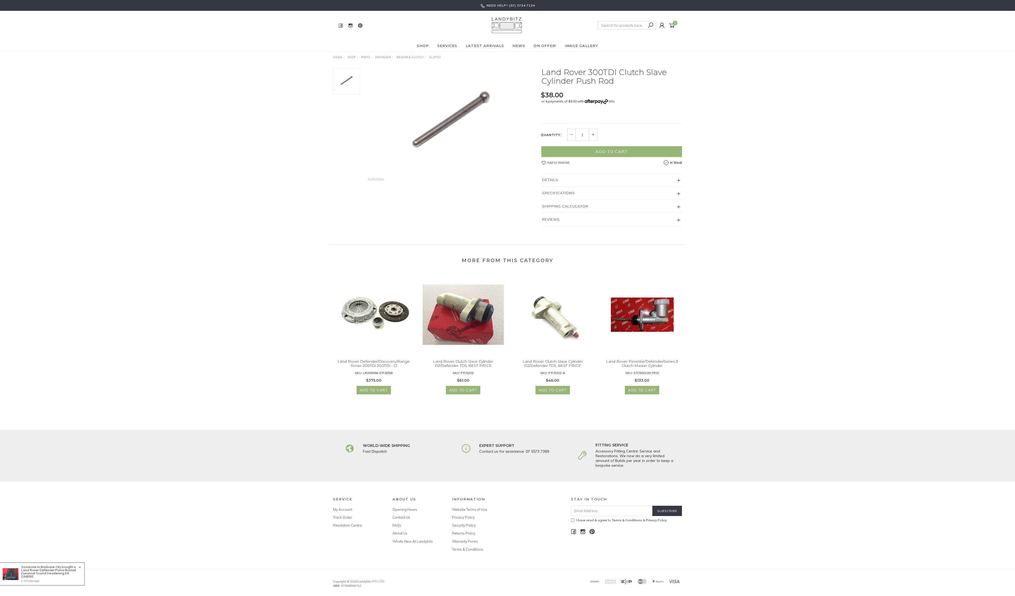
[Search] (651, 25)
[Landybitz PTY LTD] (507, 25)
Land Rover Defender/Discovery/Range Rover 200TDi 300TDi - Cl (374, 363)
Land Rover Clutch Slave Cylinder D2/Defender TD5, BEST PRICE (463, 363)
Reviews (551, 219)
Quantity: (551, 134)
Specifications (558, 193)
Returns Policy (463, 533)
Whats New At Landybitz (413, 541)
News (519, 46)
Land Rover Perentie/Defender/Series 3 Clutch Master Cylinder (642, 363)
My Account (342, 509)
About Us (400, 533)
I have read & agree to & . (621, 520)
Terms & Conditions (467, 549)
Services (447, 46)
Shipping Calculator (565, 206)
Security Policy (464, 525)
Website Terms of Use (469, 509)
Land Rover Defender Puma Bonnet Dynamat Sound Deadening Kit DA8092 (48, 573)
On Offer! (545, 46)
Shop (423, 46)
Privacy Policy (463, 517)
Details (550, 180)
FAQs (397, 525)
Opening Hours (405, 509)
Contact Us (401, 517)
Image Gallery (581, 46)
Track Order (342, 517)
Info (612, 101)
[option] (450, 124)
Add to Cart (612, 151)
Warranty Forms (465, 541)
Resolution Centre (347, 525)
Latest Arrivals (485, 46)
